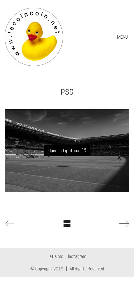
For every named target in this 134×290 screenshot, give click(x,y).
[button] (123, 37)
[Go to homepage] (34, 37)
